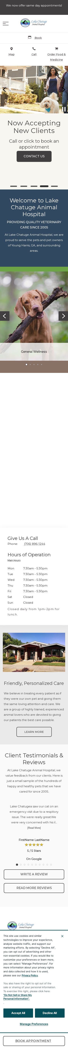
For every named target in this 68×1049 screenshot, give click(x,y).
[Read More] (34, 827)
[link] (34, 23)
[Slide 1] (13, 186)
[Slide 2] (23, 186)
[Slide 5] (54, 186)
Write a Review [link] (34, 874)
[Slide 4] (44, 186)
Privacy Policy (30, 975)
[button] (5, 23)
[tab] (15, 561)
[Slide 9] (47, 864)
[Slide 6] (36, 864)
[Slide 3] (34, 186)
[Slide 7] (39, 864)
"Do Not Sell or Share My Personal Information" (17, 996)
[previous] (4, 89)
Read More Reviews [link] (34, 888)
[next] (63, 89)
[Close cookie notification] (62, 936)
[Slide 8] (43, 864)
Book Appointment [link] (33, 1041)
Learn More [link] (34, 732)
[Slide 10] (51, 864)
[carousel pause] (64, 109)
